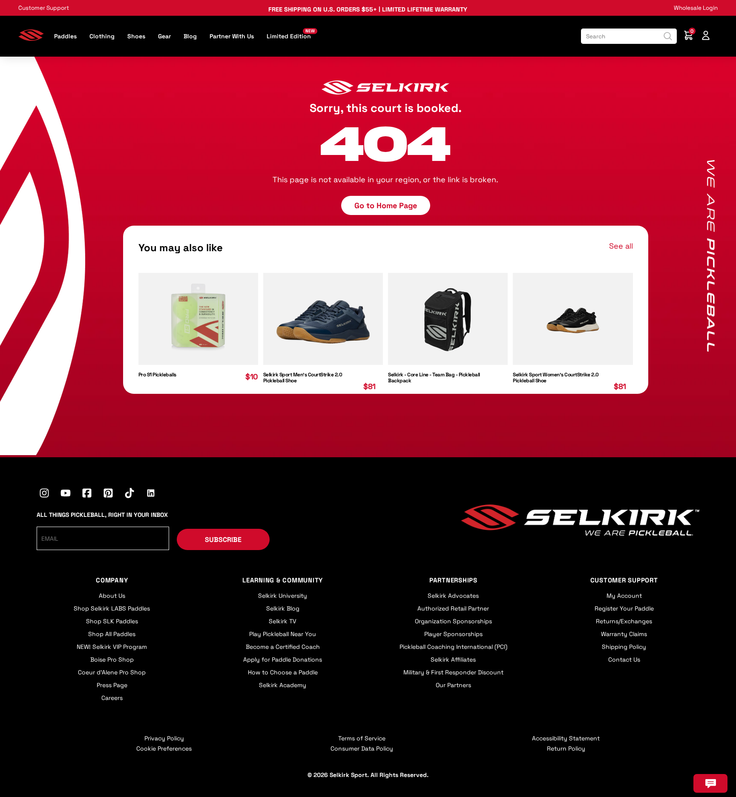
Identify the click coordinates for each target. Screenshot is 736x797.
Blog (190, 36)
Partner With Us (232, 36)
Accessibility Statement (566, 738)
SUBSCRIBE (223, 539)
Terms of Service (361, 738)
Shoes (136, 36)
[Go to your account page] (706, 36)
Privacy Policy (164, 738)
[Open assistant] (710, 783)
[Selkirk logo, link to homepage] (31, 38)
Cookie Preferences (164, 748)
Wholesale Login (696, 7)
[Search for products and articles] (668, 36)
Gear (164, 36)
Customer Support (43, 7)
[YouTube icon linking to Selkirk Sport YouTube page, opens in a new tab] (65, 494)
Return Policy (566, 748)
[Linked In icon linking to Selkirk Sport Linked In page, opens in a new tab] (150, 494)
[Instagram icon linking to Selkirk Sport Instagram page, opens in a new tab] (44, 494)
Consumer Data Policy (362, 748)
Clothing (102, 36)
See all (621, 246)
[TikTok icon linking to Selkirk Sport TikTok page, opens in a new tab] (129, 494)
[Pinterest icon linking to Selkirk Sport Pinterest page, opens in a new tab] (108, 494)
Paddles (65, 36)
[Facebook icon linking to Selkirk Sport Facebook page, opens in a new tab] (87, 494)
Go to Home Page (385, 205)
